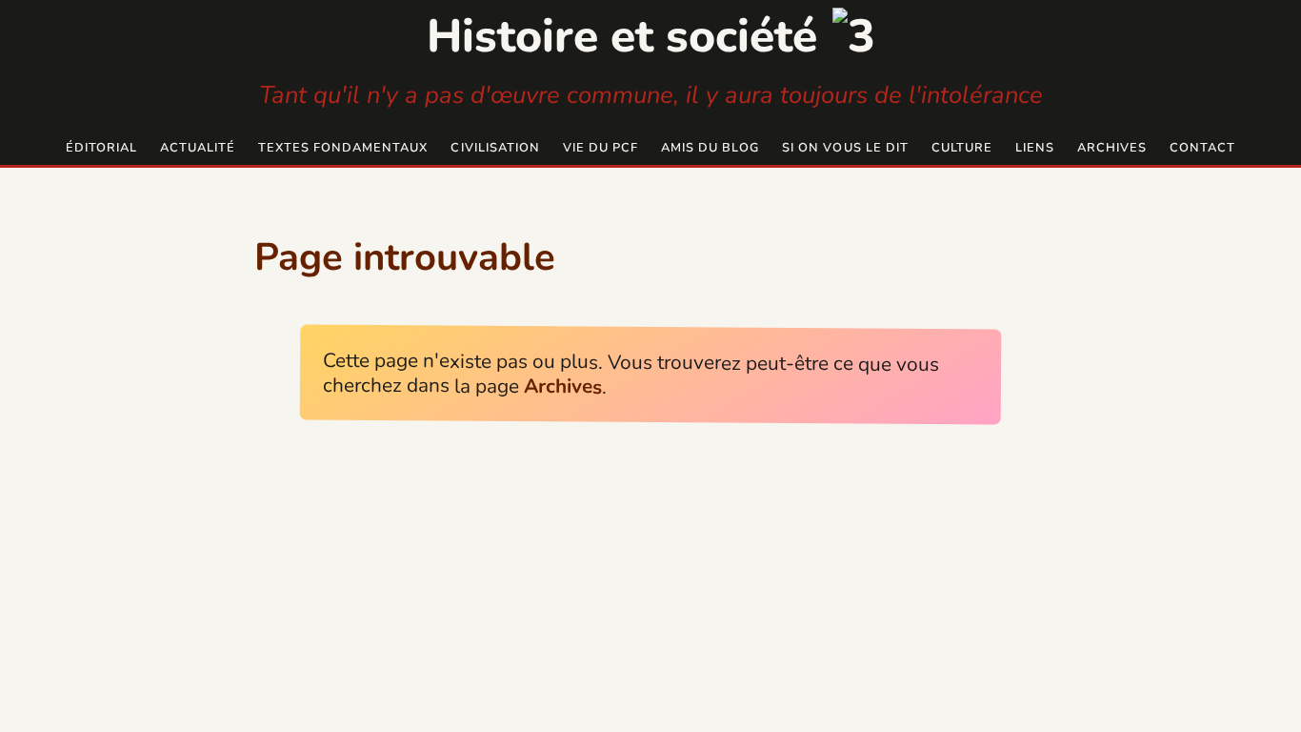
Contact (1202, 147)
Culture (961, 147)
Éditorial (101, 147)
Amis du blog (710, 147)
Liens (1034, 147)
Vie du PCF (600, 147)
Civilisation (494, 147)
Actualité (197, 147)
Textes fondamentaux (343, 147)
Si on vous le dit (845, 147)
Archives (1112, 147)
